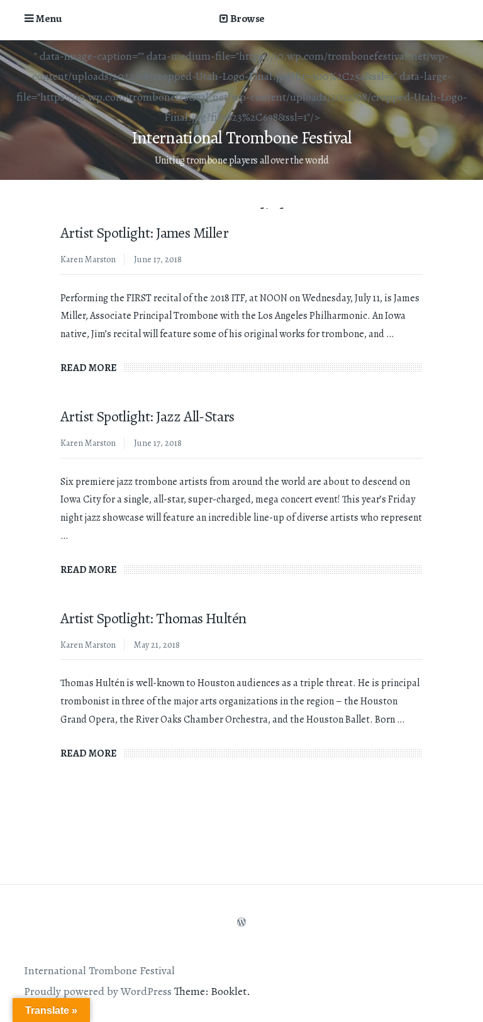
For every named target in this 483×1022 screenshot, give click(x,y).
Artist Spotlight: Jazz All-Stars (147, 416)
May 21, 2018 (157, 645)
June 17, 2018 (158, 259)
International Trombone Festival (241, 138)
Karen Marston (88, 259)
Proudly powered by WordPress (98, 991)
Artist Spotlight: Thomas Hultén (153, 618)
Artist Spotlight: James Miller (144, 233)
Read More (91, 368)
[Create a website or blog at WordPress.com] (241, 923)
